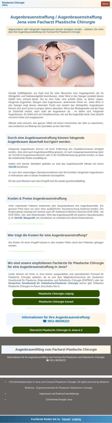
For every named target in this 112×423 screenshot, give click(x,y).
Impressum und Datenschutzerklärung (59, 393)
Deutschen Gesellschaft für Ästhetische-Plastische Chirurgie (43, 283)
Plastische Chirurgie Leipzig (56, 293)
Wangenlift (29, 218)
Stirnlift (12, 167)
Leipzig (76, 419)
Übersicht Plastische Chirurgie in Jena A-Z (56, 330)
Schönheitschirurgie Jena (59, 399)
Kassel (66, 419)
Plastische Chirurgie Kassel (56, 301)
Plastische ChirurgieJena (13, 4)
